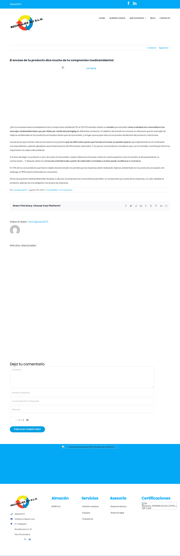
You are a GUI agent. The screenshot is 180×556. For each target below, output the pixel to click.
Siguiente (163, 47)
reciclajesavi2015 (20, 190)
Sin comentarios (66, 190)
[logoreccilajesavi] (27, 15)
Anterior (152, 47)
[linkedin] (134, 3)
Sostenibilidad (52, 190)
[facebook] (128, 3)
